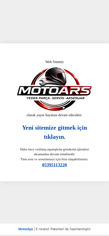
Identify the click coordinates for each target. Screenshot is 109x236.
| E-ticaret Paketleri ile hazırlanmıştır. (54, 229)
